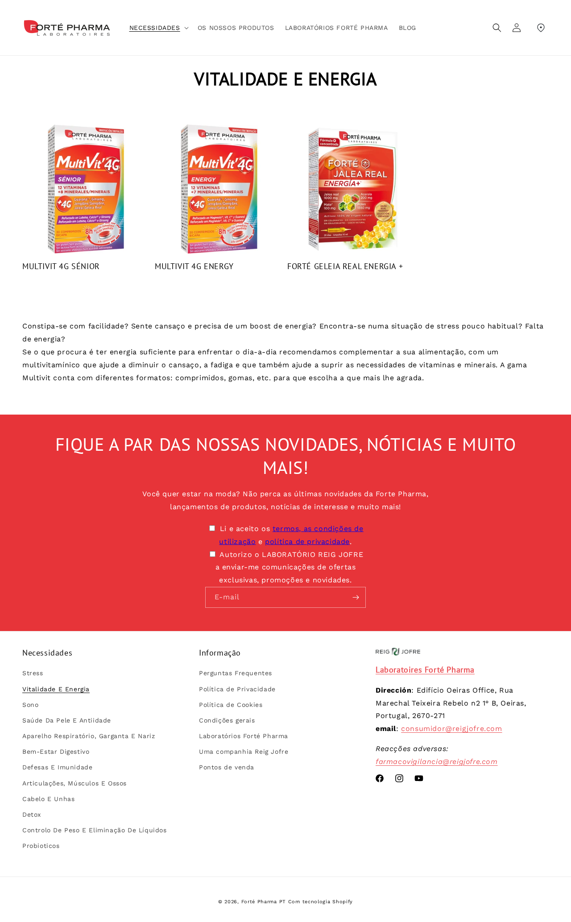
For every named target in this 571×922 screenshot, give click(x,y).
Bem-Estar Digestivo (55, 751)
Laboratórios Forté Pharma (243, 735)
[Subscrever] (355, 597)
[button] (158, 27)
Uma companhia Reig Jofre (243, 751)
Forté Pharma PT (263, 902)
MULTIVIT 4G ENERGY (194, 266)
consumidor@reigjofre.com (451, 728)
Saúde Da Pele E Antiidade (66, 720)
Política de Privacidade (237, 689)
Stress (32, 673)
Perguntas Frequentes (235, 673)
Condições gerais (227, 720)
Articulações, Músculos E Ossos (74, 783)
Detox (31, 814)
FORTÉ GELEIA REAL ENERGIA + (345, 266)
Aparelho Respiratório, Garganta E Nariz (88, 735)
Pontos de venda (226, 767)
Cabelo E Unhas (48, 798)
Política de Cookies (230, 704)
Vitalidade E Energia (56, 689)
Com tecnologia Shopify (320, 902)
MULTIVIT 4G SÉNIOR (61, 266)
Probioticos (41, 845)
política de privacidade (307, 541)
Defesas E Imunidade (57, 767)
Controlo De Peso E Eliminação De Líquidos (94, 830)
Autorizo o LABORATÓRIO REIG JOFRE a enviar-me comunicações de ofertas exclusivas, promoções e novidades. (289, 567)
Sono (30, 704)
